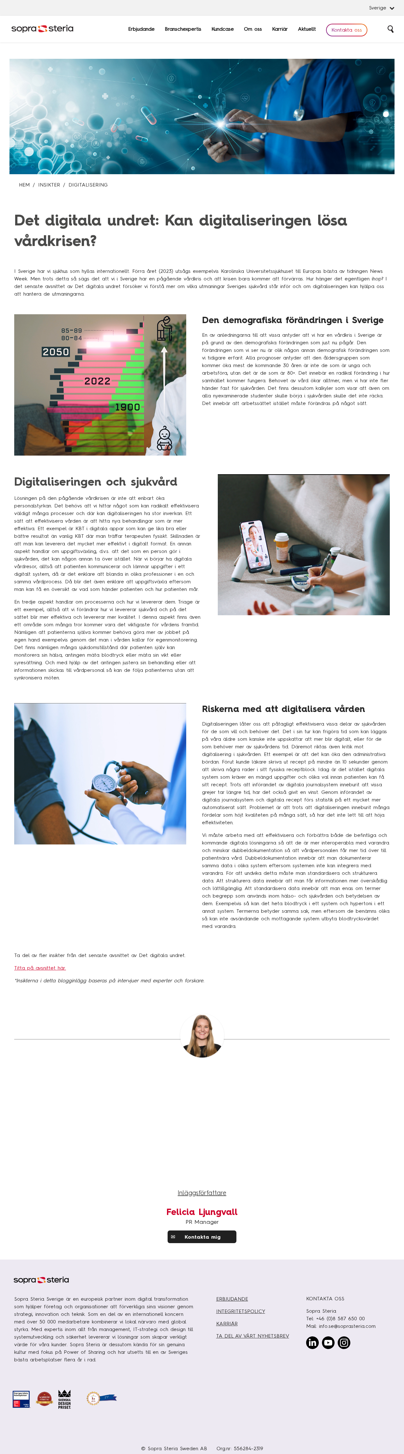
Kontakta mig (196, 1237)
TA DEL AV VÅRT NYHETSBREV (252, 1336)
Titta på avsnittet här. (40, 968)
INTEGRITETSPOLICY (240, 1311)
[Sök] (391, 29)
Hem (24, 185)
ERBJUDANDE (232, 1299)
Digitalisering (88, 185)
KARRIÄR (227, 1324)
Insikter (49, 185)
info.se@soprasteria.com (347, 1326)
